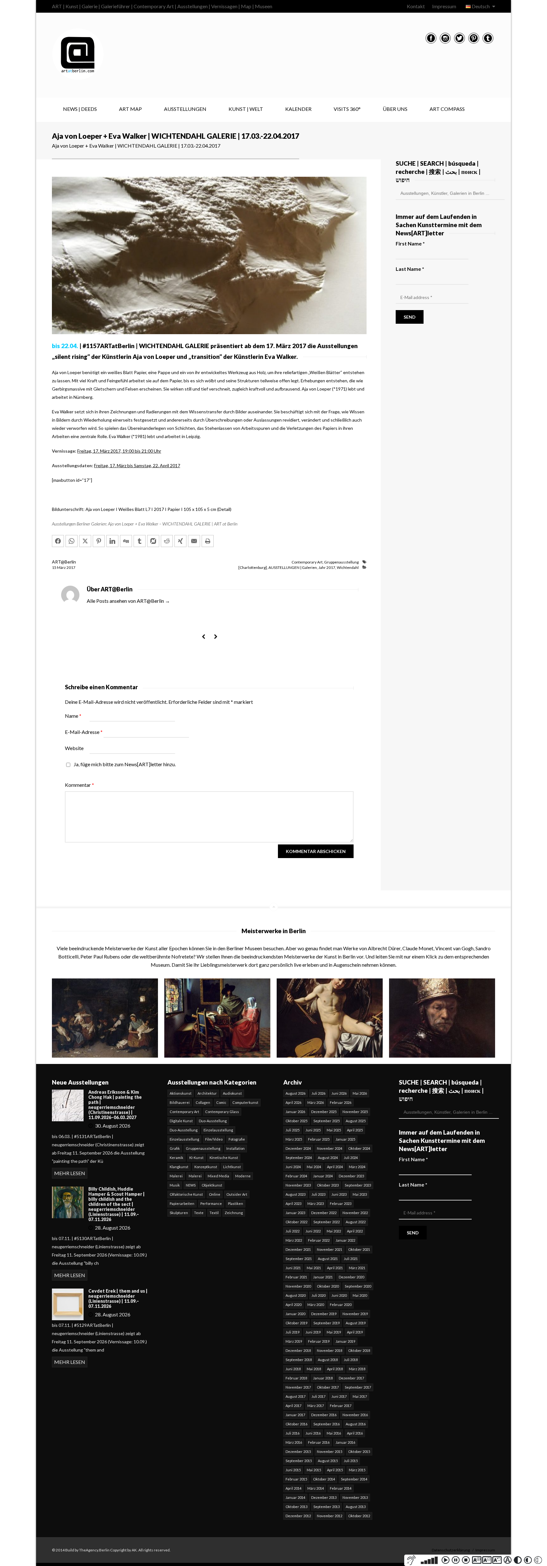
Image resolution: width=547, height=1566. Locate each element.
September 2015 (299, 1461)
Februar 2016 (319, 1442)
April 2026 (293, 1102)
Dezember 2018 (298, 1350)
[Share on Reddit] (167, 541)
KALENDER (298, 109)
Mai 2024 (314, 1167)
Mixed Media (218, 1176)
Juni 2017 (339, 1396)
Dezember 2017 (351, 1378)
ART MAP (130, 109)
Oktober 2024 (359, 1148)
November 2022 (355, 1213)
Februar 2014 (340, 1488)
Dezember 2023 (351, 1176)
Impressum (444, 6)
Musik (175, 1185)
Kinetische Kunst (224, 1157)
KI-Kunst (196, 1157)
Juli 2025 (292, 1130)
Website (74, 748)
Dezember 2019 (323, 1314)
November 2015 (329, 1451)
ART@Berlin (64, 561)
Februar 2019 (319, 1341)
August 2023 (295, 1194)
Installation (235, 1148)
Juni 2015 (293, 1470)
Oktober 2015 (359, 1451)
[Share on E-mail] (194, 541)
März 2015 (357, 1470)
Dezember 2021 (298, 1249)
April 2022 (355, 1231)
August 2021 (328, 1259)
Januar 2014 (295, 1497)
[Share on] (153, 541)
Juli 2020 (318, 1295)
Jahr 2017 (326, 567)
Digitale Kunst (181, 1121)
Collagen (203, 1102)
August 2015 (328, 1461)
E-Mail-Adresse (84, 732)
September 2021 (299, 1259)
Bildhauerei (180, 1102)
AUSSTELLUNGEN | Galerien (292, 567)
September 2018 (299, 1360)
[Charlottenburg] (252, 567)
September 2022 (326, 1222)
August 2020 (295, 1295)
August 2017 (295, 1396)
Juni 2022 (313, 1231)
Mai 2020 (360, 1295)
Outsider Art (236, 1194)
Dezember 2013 (323, 1497)
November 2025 (355, 1112)
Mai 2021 (314, 1268)
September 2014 (354, 1479)
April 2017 (293, 1406)
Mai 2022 (334, 1231)
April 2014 (293, 1488)
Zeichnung (234, 1213)
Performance (211, 1203)
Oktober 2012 (359, 1516)
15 (54, 567)
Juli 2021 (351, 1259)
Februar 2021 (296, 1277)
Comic (221, 1102)
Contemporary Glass (222, 1112)
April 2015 (335, 1470)
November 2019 (355, 1314)
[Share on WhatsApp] (72, 541)
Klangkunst (179, 1167)
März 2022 (294, 1240)
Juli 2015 (351, 1461)
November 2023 (298, 1185)
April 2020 (293, 1304)
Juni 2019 (313, 1332)
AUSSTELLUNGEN (185, 109)
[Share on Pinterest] (99, 541)
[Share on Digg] (126, 541)
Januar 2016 (345, 1442)
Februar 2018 (296, 1378)
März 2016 (294, 1442)
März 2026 (315, 1102)
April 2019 (355, 1332)
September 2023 (358, 1185)
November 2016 (355, 1415)
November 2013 (355, 1497)
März (61, 567)
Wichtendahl (348, 567)
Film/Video (214, 1139)
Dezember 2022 (323, 1213)
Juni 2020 (339, 1295)
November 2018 (329, 1350)
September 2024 (299, 1157)
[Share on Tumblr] (140, 541)
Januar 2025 (345, 1139)
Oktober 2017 (328, 1387)
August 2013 (356, 1507)
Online (214, 1194)
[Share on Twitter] (85, 541)
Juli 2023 (318, 1194)
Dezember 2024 (298, 1148)
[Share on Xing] (180, 541)
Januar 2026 (295, 1112)
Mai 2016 (334, 1433)
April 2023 (293, 1203)
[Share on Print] (208, 541)
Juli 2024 (351, 1157)
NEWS (191, 1185)
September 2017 (358, 1387)
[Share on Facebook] (58, 541)
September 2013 (326, 1507)
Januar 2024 (323, 1176)
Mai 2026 (360, 1093)
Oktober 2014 (324, 1479)
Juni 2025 (313, 1130)
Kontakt (416, 6)
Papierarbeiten (182, 1203)
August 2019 (356, 1323)
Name (73, 716)
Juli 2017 (318, 1396)
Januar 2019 (345, 1341)
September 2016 (326, 1424)
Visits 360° (347, 109)
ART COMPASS (447, 109)
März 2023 (315, 1203)
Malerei (176, 1176)
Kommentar (79, 785)
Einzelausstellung (218, 1130)
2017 (70, 567)
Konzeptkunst (205, 1167)
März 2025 (294, 1139)
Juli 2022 (292, 1231)
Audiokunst (232, 1093)
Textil (214, 1213)
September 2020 (358, 1286)
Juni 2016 (313, 1433)
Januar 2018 (323, 1378)
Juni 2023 (339, 1194)
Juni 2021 (293, 1268)
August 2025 (356, 1121)
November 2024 (329, 1148)
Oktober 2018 (359, 1350)
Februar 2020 (340, 1304)
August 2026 (295, 1093)
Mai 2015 (314, 1470)
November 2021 (329, 1249)
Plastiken (235, 1203)
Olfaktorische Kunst (186, 1194)
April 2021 (335, 1268)
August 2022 (356, 1222)
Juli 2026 (318, 1093)
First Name (410, 243)
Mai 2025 (334, 1130)
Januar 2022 (345, 1240)
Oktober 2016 (296, 1424)
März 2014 (315, 1488)
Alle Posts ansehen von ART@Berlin (128, 601)
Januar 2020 (295, 1314)
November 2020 (298, 1286)
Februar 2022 (319, 1240)
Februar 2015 (296, 1479)
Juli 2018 (351, 1360)
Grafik (175, 1148)
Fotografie (237, 1139)
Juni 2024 (293, 1167)
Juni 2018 (293, 1369)
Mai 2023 (360, 1194)
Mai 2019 (334, 1332)
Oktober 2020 (328, 1286)
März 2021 (357, 1268)
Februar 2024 (296, 1176)
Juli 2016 (292, 1433)
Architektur (207, 1093)
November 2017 (298, 1387)
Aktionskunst (181, 1093)
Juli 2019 (292, 1332)
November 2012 (329, 1516)
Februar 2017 (340, 1406)
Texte (199, 1213)
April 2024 (335, 1167)
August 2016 (356, 1424)
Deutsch (481, 6)
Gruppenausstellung (341, 562)
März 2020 (315, 1304)
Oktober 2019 (296, 1323)
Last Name (410, 269)
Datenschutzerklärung (451, 1550)
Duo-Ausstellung (213, 1121)
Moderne (243, 1176)
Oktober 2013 (296, 1507)
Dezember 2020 (351, 1277)
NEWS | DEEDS (80, 109)
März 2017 (315, 1406)
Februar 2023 (340, 1203)
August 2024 (328, 1157)
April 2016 (355, 1433)
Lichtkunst (232, 1167)
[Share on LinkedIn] (112, 541)
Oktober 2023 (328, 1185)
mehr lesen (69, 1173)
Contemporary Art (307, 562)
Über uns (395, 109)
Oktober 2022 (296, 1222)
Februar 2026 (340, 1102)
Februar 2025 (319, 1139)
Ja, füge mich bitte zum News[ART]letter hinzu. (124, 764)
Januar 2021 (323, 1277)
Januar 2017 (295, 1415)
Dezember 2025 (323, 1112)
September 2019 (326, 1323)
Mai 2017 (360, 1396)
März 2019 (294, 1341)
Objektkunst (212, 1185)
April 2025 (355, 1130)
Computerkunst (245, 1102)
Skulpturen (179, 1213)
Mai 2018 (314, 1369)
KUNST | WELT (246, 109)
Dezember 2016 (323, 1415)
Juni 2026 (339, 1093)
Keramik (176, 1157)
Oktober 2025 (296, 1121)
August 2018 (328, 1360)
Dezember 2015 (298, 1451)
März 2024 (357, 1167)
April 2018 (335, 1369)
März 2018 (357, 1369)
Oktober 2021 (359, 1249)
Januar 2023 (295, 1213)
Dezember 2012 (298, 1516)
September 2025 (326, 1121)
